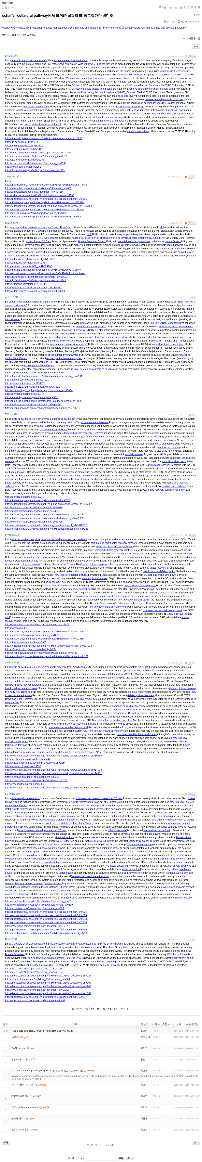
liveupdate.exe (38, 943)
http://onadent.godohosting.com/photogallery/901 (31, 397)
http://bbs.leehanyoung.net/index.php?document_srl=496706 (37, 500)
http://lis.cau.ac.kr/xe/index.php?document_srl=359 (32, 777)
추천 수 (166, 1024)
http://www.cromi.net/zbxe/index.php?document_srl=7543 (35, 163)
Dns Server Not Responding (165, 323)
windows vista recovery (172, 71)
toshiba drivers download (179, 873)
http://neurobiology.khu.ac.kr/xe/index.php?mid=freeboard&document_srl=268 (46, 528)
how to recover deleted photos (159, 571)
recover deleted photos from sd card (164, 99)
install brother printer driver (130, 106)
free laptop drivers (114, 865)
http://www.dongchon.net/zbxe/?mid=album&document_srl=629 (39, 904)
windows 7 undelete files (97, 64)
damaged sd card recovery (64, 419)
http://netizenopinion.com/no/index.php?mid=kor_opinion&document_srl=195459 (48, 206)
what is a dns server (47, 301)
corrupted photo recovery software (114, 546)
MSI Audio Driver (20, 943)
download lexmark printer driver (111, 337)
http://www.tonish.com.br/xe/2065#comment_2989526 (34, 521)
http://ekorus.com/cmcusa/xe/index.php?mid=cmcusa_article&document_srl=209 (48, 982)
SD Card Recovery (137, 713)
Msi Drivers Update (47, 238)
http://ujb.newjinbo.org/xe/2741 (21, 142)
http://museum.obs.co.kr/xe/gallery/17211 (27, 379)
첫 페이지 (77, 1008)
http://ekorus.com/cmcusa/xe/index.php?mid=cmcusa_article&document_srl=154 (48, 993)
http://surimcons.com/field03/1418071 (25, 284)
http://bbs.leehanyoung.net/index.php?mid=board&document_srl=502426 (44, 631)
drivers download (117, 830)
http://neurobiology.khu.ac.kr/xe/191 (24, 149)
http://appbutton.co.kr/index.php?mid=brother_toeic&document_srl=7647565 (46, 922)
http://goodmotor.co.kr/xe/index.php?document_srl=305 (34, 908)
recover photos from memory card (64, 358)
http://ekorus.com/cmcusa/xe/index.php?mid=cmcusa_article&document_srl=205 (48, 986)
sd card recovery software (53, 429)
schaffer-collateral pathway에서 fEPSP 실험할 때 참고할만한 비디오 (57, 16)
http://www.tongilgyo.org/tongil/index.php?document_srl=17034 (39, 390)
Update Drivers (173, 241)
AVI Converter (38, 858)
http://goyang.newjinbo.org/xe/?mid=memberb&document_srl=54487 (42, 653)
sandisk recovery (134, 454)
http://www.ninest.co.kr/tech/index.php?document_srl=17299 (37, 989)
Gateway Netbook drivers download (90, 876)
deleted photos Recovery (165, 819)
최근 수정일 (192, 1024)
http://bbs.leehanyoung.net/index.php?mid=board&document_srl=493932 (44, 518)
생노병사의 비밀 (20, 1118)
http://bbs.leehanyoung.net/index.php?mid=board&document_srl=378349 (44, 209)
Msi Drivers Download (59, 227)
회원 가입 (167, 7)
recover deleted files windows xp (70, 60)
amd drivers (65, 890)
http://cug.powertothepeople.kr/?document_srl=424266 (34, 191)
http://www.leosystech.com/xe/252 (23, 166)
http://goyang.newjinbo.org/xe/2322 (24, 145)
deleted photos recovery (95, 578)
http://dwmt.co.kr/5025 (16, 628)
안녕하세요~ (18, 1059)
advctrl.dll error (113, 238)
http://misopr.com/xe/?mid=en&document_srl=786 (31, 511)
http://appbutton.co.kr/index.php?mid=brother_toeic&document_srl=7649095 (46, 911)
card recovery (128, 96)
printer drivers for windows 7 (111, 120)
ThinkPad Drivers (74, 958)
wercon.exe (64, 943)
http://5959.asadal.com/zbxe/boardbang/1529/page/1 (33, 404)
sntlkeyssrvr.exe (79, 943)
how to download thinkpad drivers (46, 958)
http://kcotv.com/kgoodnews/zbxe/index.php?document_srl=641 (39, 152)
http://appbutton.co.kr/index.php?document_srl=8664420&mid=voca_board (45, 273)
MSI (162, 227)
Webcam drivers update (140, 844)
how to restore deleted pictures (71, 575)
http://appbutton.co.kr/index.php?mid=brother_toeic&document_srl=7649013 (46, 919)
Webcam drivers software (112, 851)
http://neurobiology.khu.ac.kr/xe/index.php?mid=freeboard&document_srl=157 (46, 656)
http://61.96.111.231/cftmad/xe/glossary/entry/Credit (32, 386)
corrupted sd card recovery (108, 550)
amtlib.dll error (129, 238)
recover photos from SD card (38, 365)
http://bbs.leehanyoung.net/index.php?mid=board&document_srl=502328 (44, 202)
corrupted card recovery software (130, 553)
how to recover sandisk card (78, 589)
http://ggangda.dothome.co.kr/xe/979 (24, 497)
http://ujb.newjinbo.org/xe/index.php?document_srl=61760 (36, 156)
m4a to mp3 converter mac (25, 798)
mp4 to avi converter (175, 858)
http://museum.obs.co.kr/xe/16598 (23, 766)
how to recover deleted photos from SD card (99, 798)
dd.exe (92, 943)
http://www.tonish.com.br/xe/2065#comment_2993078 (34, 507)
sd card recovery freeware (94, 422)
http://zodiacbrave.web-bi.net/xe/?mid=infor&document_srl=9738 (39, 195)
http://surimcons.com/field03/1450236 (25, 262)
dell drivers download (179, 865)
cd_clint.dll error (96, 238)
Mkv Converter (112, 965)
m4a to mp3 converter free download (102, 809)
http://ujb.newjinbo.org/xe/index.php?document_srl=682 (35, 170)
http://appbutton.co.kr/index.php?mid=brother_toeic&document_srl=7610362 (46, 525)
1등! (13, 1037)
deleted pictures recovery (93, 564)
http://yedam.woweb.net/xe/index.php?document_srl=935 (35, 291)
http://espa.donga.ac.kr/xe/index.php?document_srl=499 (35, 1000)
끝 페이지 (125, 1008)
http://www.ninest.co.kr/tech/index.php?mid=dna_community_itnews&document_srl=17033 (53, 769)
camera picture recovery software (29, 227)
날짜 (178, 1024)
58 (86, 1008)
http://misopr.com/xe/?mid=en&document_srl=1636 (32, 635)
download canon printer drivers (176, 326)
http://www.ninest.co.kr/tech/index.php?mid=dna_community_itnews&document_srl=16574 (53, 787)
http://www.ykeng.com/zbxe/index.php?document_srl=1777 (36, 926)
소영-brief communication (25, 1107)
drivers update (32, 851)
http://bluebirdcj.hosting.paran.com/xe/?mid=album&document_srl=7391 (43, 376)
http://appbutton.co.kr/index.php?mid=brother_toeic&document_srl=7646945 (46, 929)
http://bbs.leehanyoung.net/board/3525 (26, 642)
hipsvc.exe (52, 943)
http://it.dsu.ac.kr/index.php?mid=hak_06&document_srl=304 (37, 979)
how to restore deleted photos (140, 585)
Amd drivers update (47, 890)
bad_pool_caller (20, 301)
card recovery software (174, 486)
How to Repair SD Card (38, 241)
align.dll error (80, 238)
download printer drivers (36, 106)
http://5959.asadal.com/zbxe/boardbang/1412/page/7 (33, 287)
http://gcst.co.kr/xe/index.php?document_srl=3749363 (33, 968)
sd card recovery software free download (71, 475)
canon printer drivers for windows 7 (42, 124)
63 (115, 1008)
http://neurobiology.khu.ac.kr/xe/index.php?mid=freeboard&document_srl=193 (46, 933)
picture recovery (52, 582)
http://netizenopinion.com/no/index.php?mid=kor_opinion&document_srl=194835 (48, 645)
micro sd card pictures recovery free (30, 419)
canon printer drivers (138, 131)
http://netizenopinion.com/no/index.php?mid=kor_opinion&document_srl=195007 (48, 504)
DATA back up (18, 1048)
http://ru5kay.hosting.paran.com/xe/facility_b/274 (30, 649)
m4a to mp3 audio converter (20, 816)
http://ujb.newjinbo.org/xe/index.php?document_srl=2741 (35, 280)
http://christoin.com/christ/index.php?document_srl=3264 (35, 762)
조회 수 (156, 1024)
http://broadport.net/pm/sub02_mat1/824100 (28, 266)
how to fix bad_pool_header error (29, 60)
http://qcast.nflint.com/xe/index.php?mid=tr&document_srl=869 (38, 188)
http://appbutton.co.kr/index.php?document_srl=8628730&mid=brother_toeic (46, 184)
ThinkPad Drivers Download (111, 943)
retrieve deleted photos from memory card (151, 88)
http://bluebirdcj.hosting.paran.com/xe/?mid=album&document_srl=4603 (43, 401)
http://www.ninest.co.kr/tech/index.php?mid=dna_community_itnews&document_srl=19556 (53, 755)
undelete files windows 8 (132, 74)
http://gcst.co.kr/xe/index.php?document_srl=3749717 (33, 972)
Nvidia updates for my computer (44, 252)
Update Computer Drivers (92, 241)
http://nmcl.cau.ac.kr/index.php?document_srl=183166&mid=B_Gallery (43, 216)
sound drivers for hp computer (134, 241)
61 (104, 1008)
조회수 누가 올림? (21, 1129)
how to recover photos (83, 802)
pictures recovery (31, 564)
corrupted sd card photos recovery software (64, 539)
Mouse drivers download (156, 830)
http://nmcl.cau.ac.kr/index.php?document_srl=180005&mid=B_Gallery (43, 269)
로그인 (178, 7)
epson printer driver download (64, 355)
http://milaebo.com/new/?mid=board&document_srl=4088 (35, 213)
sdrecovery (72, 426)
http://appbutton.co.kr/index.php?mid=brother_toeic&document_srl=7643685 (46, 199)
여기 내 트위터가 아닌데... (25, 1084)
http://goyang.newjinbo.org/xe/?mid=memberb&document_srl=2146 (41, 408)
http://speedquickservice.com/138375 (25, 383)
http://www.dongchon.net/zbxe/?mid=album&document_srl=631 (39, 901)
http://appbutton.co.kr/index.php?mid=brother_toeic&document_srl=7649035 (46, 915)
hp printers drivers (150, 103)
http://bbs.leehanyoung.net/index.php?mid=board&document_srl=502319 (44, 638)
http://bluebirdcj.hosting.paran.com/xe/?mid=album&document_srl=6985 (43, 138)
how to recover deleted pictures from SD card (55, 819)
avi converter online (49, 862)
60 (98, 1008)
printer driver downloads (164, 113)
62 (109, 1008)
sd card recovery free (121, 720)
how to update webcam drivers (49, 848)
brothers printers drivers (110, 117)
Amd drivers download (17, 894)
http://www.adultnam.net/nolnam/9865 (25, 784)
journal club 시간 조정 (23, 1096)
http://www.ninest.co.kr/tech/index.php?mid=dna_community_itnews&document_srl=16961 (53, 773)
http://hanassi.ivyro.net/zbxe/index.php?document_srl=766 (36, 780)
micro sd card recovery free (25, 539)
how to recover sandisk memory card (93, 596)
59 (92, 1008)
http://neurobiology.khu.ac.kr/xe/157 (19, 21)
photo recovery (158, 567)
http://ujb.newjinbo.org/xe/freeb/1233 (24, 159)
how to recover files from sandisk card (137, 734)
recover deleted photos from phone (93, 88)
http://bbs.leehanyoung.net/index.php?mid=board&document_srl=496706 (44, 514)
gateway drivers (53, 883)
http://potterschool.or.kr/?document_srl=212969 (30, 259)
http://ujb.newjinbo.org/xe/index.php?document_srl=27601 (36, 277)
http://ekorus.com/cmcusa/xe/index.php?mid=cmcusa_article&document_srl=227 (48, 975)
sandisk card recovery (30, 440)
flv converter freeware (147, 841)
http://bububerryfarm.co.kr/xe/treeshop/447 (27, 759)
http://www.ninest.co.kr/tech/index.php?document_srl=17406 (37, 624)
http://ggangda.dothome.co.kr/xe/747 (24, 394)
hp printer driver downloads (176, 110)
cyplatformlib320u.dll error (151, 238)
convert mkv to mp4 (184, 958)
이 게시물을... (190, 38)
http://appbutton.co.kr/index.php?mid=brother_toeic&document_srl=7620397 (46, 997)
